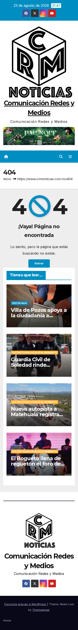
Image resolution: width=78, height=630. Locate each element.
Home (7, 620)
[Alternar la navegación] (70, 156)
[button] (61, 156)
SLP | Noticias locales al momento (34, 352)
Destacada (19, 303)
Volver (39, 263)
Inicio (7, 179)
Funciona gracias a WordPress (25, 604)
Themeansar (40, 609)
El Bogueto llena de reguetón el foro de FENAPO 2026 (36, 463)
